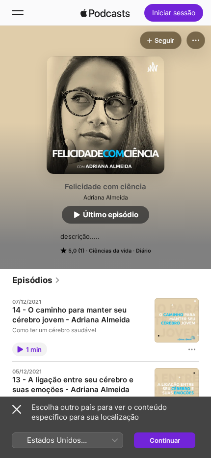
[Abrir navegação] (17, 13)
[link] (36, 280)
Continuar (165, 440)
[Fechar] (16, 409)
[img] (105, 13)
